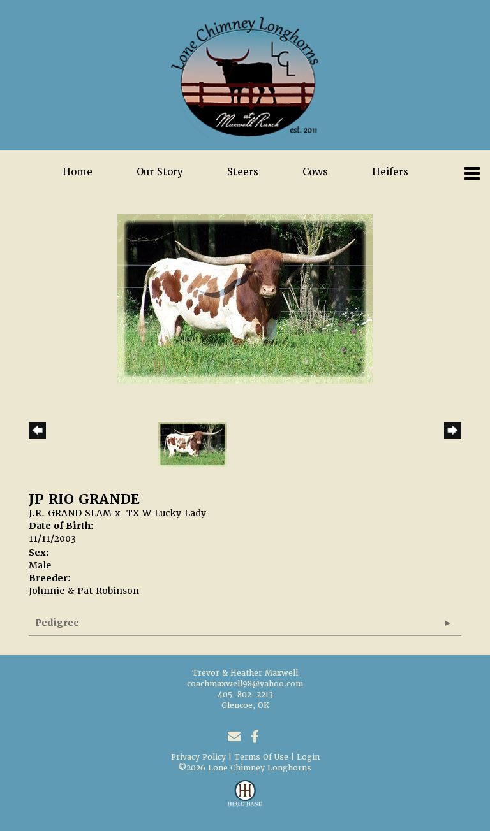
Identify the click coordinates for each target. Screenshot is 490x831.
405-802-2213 (245, 695)
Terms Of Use (261, 757)
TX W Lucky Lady (166, 513)
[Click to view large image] (245, 298)
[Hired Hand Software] (245, 799)
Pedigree (57, 622)
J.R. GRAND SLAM (70, 513)
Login (308, 757)
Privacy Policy (198, 757)
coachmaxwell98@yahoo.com (245, 684)
